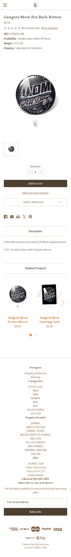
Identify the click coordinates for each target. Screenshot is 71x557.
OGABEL (35, 423)
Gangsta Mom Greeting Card (49, 320)
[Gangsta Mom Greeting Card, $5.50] (49, 295)
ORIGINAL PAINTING (35, 450)
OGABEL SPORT (35, 431)
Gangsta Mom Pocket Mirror (18, 320)
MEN (35, 394)
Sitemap (35, 377)
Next (62, 302)
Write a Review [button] (49, 28)
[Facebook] (5, 216)
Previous (4, 302)
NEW (35, 390)
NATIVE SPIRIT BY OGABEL (35, 434)
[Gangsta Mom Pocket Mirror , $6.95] (17, 295)
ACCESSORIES (35, 409)
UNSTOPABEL (35, 446)
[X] (24, 216)
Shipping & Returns (35, 373)
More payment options (36, 193)
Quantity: (35, 166)
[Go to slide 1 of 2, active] (30, 335)
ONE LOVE (35, 438)
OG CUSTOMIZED (36, 442)
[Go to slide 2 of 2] (36, 335)
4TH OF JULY (35, 386)
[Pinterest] (30, 216)
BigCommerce (41, 544)
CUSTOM (35, 413)
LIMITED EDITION (35, 427)
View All (35, 453)
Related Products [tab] (35, 268)
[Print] (18, 216)
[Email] (12, 216)
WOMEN (35, 398)
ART (35, 406)
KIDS (35, 402)
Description (35, 231)
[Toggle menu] (5, 5)
